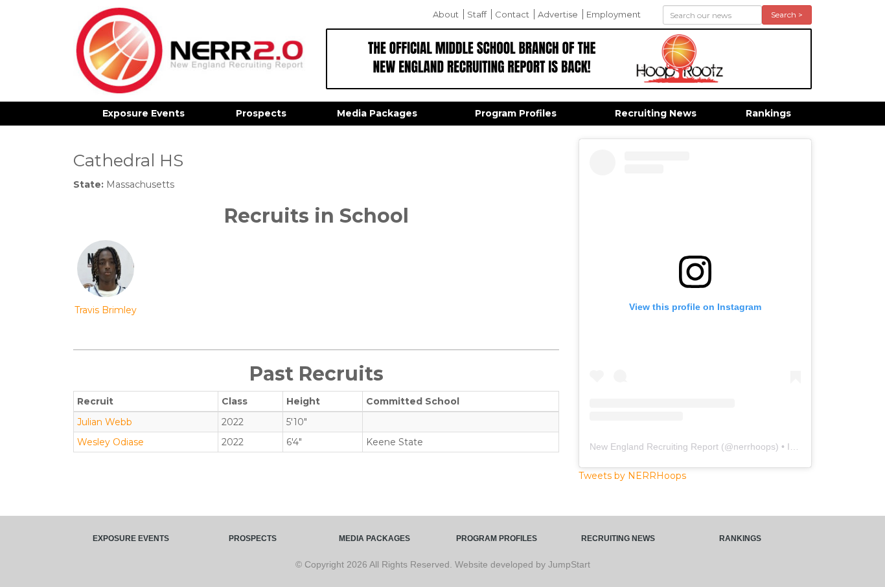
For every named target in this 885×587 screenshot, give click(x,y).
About (446, 14)
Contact (512, 14)
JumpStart (569, 564)
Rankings (768, 113)
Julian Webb (104, 422)
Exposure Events (143, 113)
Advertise (558, 14)
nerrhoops (754, 446)
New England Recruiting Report (654, 446)
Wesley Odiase (110, 442)
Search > (787, 14)
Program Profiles (516, 113)
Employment (613, 14)
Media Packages (377, 113)
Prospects (261, 113)
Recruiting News (655, 113)
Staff (477, 14)
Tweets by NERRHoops (632, 476)
